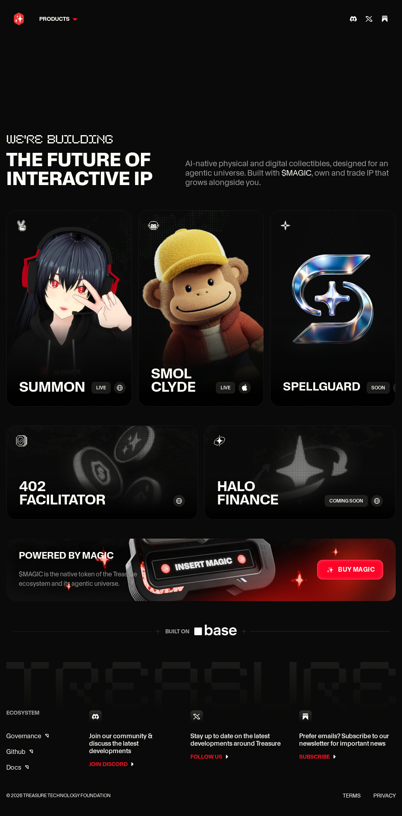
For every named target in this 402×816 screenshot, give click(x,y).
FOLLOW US (206, 757)
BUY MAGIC (356, 569)
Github (16, 751)
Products (54, 19)
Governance (23, 736)
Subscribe (314, 757)
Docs (13, 767)
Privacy (384, 795)
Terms (352, 795)
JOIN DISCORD (108, 764)
